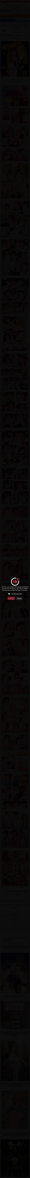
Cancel (19, 598)
